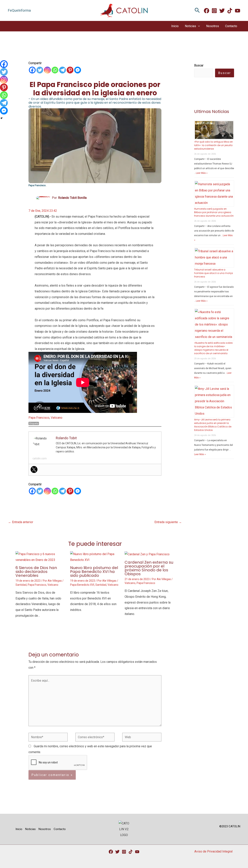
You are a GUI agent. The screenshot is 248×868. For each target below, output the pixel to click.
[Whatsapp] (55, 70)
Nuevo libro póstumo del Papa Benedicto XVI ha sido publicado (94, 571)
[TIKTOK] (229, 10)
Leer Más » (202, 173)
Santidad (21, 584)
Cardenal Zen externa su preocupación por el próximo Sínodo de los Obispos (149, 568)
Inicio (175, 26)
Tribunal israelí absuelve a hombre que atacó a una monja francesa (213, 273)
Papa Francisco (38, 417)
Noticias (190, 26)
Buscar (224, 73)
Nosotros (212, 26)
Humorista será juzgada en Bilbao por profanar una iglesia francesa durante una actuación (214, 212)
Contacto (231, 26)
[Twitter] (222, 10)
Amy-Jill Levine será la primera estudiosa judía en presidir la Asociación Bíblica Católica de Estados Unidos (212, 425)
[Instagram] (214, 10)
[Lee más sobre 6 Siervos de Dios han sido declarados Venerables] (40, 557)
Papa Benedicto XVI (82, 584)
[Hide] (1, 118)
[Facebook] (206, 10)
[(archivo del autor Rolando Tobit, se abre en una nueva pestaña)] (43, 198)
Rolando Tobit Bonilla (72, 198)
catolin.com (40, 458)
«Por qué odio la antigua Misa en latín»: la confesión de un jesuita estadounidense (213, 145)
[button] (197, 10)
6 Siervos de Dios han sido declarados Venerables (36, 571)
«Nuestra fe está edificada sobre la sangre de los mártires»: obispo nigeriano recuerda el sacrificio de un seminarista (213, 348)
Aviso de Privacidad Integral (213, 851)
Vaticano (56, 417)
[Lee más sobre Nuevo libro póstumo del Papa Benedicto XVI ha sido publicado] (95, 557)
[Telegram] (62, 70)
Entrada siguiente (168, 522)
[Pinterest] (70, 70)
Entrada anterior (20, 522)
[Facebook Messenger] (77, 70)
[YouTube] (137, 852)
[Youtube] (237, 10)
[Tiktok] (130, 852)
